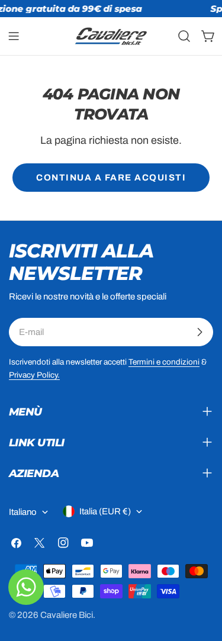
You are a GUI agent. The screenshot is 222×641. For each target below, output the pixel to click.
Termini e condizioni (164, 361)
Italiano (23, 512)
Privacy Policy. (34, 375)
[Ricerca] (184, 36)
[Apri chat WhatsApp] (26, 587)
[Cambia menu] (13, 36)
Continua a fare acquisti (111, 177)
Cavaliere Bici (66, 615)
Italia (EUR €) (105, 511)
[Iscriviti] (199, 332)
